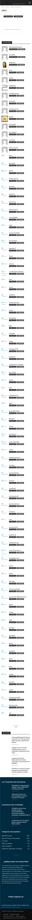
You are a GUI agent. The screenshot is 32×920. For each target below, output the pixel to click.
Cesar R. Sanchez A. (15, 550)
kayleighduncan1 (14, 558)
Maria (11, 643)
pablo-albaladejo (14, 442)
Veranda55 (12, 124)
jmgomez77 (12, 248)
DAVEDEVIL (12, 86)
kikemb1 (11, 682)
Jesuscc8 (11, 186)
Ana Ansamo (13, 241)
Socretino (12, 465)
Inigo (10, 225)
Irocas (11, 287)
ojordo (11, 380)
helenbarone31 (14, 109)
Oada (10, 256)
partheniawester (14, 504)
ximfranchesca (13, 179)
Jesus (10, 70)
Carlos (11, 426)
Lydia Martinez (13, 395)
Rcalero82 (12, 101)
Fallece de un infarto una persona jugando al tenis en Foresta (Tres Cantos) (19, 796)
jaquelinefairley (14, 473)
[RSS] (20, 900)
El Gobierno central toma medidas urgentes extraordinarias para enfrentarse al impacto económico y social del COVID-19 (21, 812)
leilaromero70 (13, 210)
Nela (10, 666)
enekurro (12, 512)
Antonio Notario (14, 302)
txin (10, 713)
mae (10, 519)
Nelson (11, 78)
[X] (24, 900)
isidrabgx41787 (13, 349)
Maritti (11, 117)
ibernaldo (12, 163)
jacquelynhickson (14, 411)
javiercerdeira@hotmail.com (17, 597)
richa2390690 (13, 217)
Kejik (10, 620)
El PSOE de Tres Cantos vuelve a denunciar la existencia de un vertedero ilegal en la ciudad (21, 770)
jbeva (10, 659)
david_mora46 (13, 148)
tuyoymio (12, 651)
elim (10, 388)
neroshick (12, 140)
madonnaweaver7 (14, 457)
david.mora (12, 202)
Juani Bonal (12, 434)
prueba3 (11, 628)
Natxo (11, 604)
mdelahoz (12, 295)
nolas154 (12, 194)
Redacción (12, 62)
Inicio (3, 7)
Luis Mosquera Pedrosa (16, 271)
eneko (11, 450)
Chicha (11, 612)
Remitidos (12, 55)
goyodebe (12, 635)
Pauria (11, 566)
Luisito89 (12, 333)
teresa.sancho (13, 527)
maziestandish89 (14, 233)
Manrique (12, 581)
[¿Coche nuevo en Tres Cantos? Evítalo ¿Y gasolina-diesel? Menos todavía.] (6, 823)
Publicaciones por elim (16, 7)
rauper (11, 690)
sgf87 (10, 403)
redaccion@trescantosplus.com (11, 907)
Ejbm (10, 326)
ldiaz (10, 155)
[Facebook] (7, 900)
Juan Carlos (12, 372)
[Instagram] (11, 900)
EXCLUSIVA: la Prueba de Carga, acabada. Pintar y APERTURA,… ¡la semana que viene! (20, 787)
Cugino (11, 674)
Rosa (10, 279)
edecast (11, 264)
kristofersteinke (14, 93)
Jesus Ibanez (13, 132)
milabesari (12, 357)
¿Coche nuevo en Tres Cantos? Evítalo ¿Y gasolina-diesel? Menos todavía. (20, 822)
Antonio (11, 481)
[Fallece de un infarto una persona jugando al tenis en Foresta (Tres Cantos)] (6, 796)
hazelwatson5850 (14, 697)
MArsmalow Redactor (15, 47)
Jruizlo (11, 310)
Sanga (11, 341)
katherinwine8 (13, 496)
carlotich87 (12, 488)
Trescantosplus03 (14, 589)
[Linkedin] (16, 900)
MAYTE (11, 171)
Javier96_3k (12, 535)
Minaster (12, 419)
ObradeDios (12, 318)
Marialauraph (13, 705)
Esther (11, 573)
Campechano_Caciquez (16, 364)
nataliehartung (13, 542)
